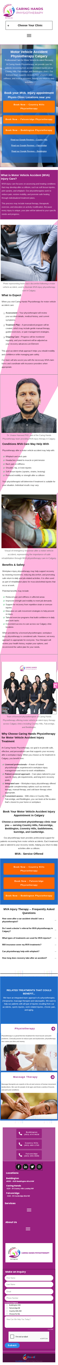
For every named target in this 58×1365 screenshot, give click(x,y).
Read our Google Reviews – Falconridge (29, 145)
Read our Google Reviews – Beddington (29, 151)
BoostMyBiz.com (21, 1361)
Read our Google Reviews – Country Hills (29, 139)
